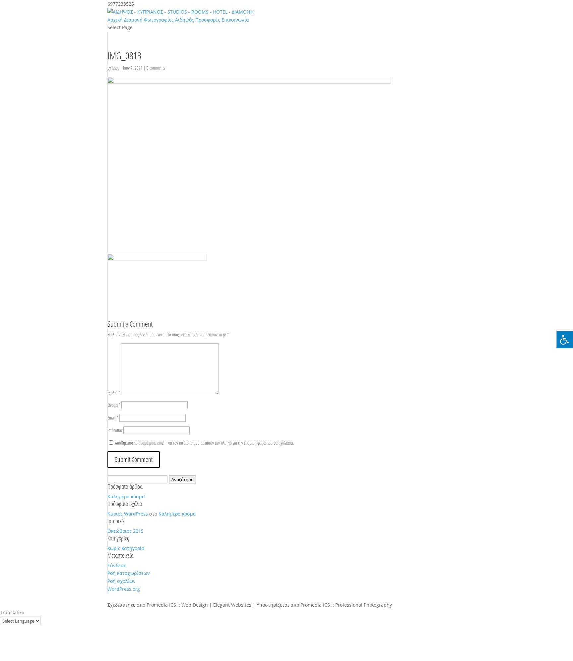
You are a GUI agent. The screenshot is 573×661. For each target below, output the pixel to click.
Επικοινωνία (235, 20)
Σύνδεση (117, 565)
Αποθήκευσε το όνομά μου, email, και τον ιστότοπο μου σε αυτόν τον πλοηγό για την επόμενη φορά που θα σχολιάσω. (204, 443)
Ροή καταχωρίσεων (128, 573)
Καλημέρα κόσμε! (126, 496)
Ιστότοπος (114, 430)
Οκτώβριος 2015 (125, 531)
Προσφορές (207, 20)
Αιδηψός (184, 20)
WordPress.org (123, 589)
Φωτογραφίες (159, 20)
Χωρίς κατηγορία (126, 548)
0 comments (156, 68)
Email (112, 417)
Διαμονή (133, 20)
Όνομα (113, 405)
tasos (115, 68)
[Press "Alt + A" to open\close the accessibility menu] (564, 339)
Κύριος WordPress (127, 514)
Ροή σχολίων (121, 581)
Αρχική (115, 20)
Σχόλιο (113, 392)
